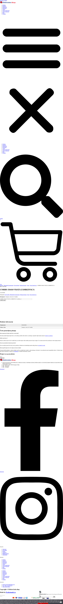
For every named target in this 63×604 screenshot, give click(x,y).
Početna (4, 5)
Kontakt (4, 13)
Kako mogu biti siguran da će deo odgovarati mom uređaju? (10, 347)
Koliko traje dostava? (4, 338)
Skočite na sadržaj (3, 0)
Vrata (28, 285)
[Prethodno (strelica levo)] (0, 596)
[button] (31, 79)
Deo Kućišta (16, 285)
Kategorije (4, 8)
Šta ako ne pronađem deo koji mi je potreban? (8, 342)
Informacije (4, 7)
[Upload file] (40, 597)
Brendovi (4, 6)
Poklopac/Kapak (23, 285)
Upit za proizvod (5, 11)
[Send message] (54, 597)
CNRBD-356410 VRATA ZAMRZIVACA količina (10, 299)
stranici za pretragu (49, 335)
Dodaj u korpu (2, 300)
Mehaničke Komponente (8, 285)
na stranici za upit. (41, 345)
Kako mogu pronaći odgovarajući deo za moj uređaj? (9, 333)
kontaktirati (16, 351)
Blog (3, 12)
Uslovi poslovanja (5, 10)
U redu (39, 603)
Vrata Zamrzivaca (33, 285)
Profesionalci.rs (11, 592)
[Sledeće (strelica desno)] (1, 596)
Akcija (3, 9)
